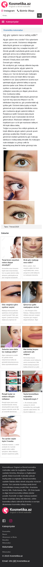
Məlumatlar (6, 543)
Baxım (4, 534)
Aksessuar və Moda (9, 537)
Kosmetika (6, 531)
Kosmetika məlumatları (13, 30)
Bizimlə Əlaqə (26, 10)
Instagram (9, 10)
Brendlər (5, 540)
